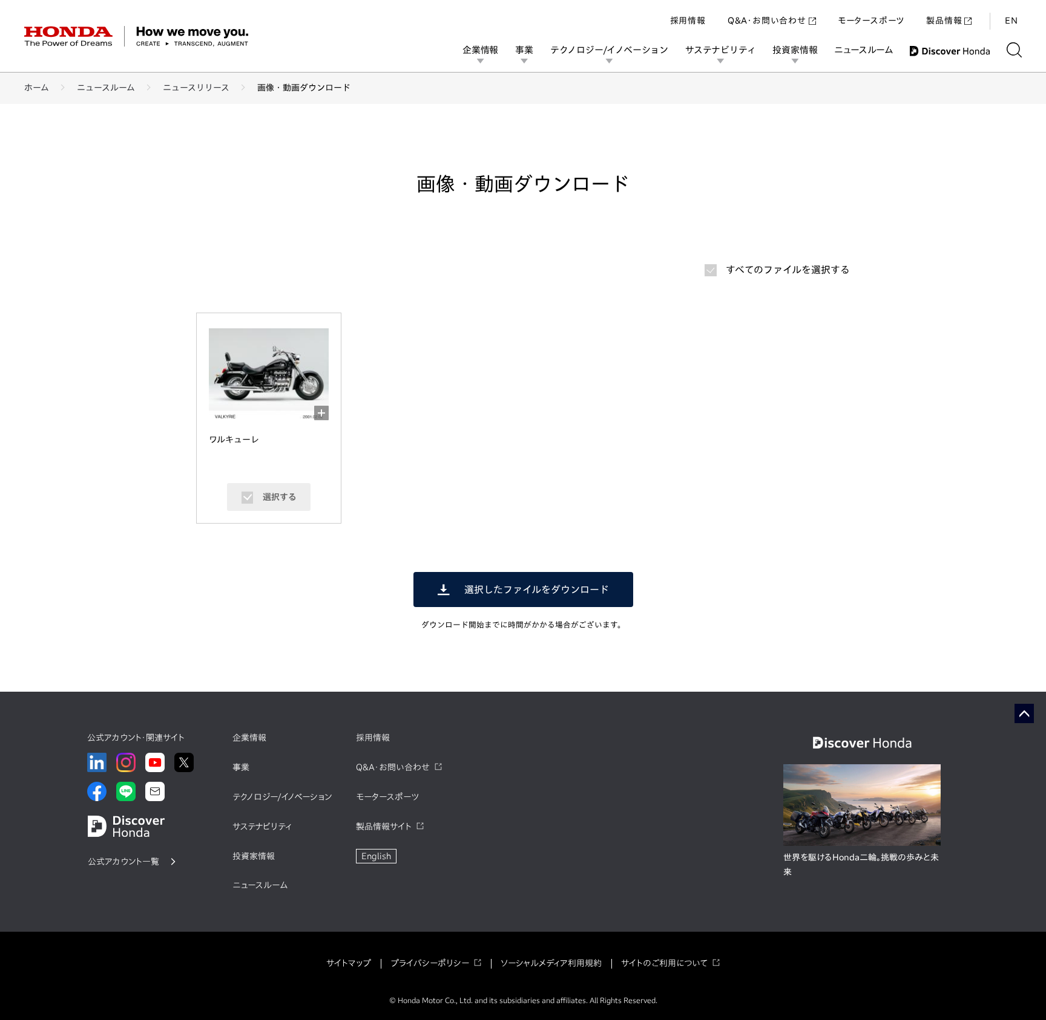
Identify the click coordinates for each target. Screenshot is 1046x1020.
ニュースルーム (863, 49)
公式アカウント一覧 (123, 861)
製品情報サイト (384, 826)
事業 (524, 49)
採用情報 (688, 20)
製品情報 (944, 20)
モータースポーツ (871, 20)
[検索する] (1014, 49)
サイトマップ (348, 963)
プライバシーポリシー (429, 963)
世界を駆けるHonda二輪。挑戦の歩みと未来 (861, 864)
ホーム (36, 87)
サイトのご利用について (664, 963)
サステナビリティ (720, 49)
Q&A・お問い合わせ (767, 20)
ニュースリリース (196, 87)
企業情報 (480, 49)
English (376, 856)
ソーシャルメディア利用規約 (551, 963)
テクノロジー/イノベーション (609, 49)
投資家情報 (794, 49)
